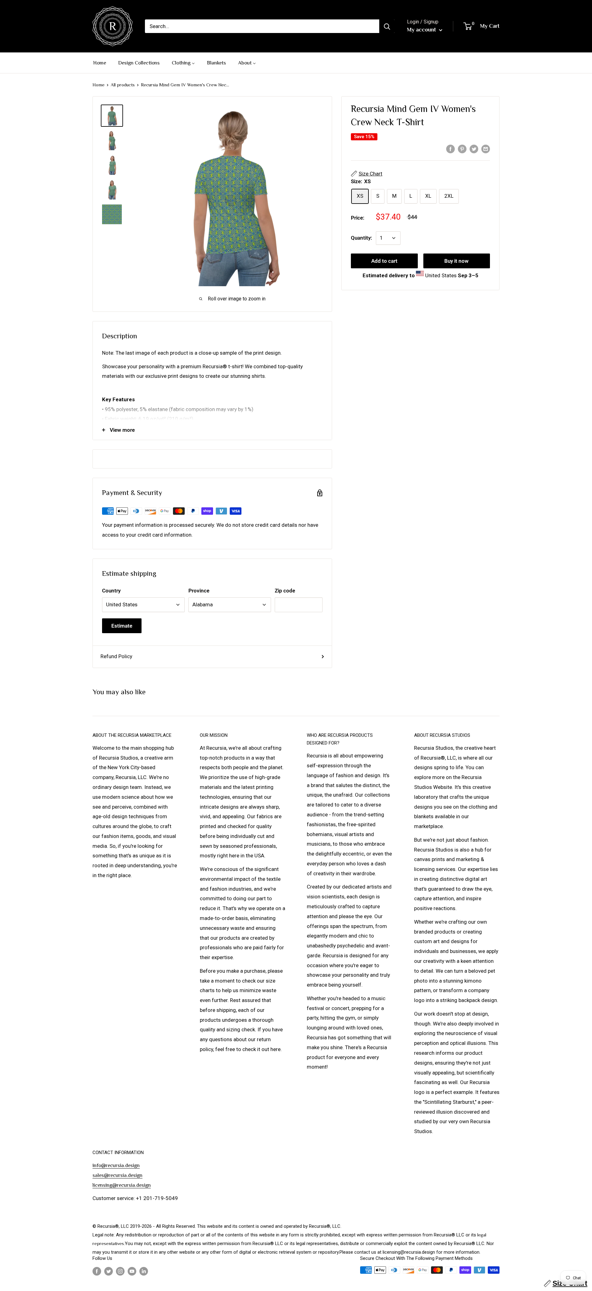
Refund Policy (116, 656)
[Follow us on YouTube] (132, 1270)
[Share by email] (485, 149)
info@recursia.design (116, 1165)
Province (198, 591)
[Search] (387, 26)
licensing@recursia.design (121, 1185)
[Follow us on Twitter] (108, 1270)
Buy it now (456, 261)
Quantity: (361, 238)
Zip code (285, 591)
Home (98, 84)
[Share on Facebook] (450, 149)
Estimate (121, 626)
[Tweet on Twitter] (474, 149)
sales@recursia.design (117, 1175)
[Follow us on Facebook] (96, 1270)
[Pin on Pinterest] (462, 149)
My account (422, 30)
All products (123, 84)
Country (111, 591)
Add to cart (384, 261)
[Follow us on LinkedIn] (143, 1270)
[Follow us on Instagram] (120, 1270)
